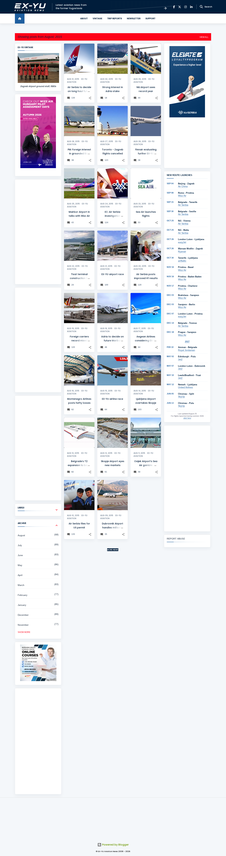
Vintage (97, 18)
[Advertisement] (38, 232)
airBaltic (182, 260)
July (20, 545)
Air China (183, 186)
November (23, 625)
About (84, 18)
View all (204, 37)
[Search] (201, 6)
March (21, 585)
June (20, 555)
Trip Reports (114, 18)
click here (187, 418)
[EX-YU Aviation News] (29, 6)
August (21, 535)
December (23, 615)
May (20, 565)
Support (150, 18)
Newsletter (133, 18)
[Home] (19, 19)
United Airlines (185, 387)
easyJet (182, 242)
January (22, 605)
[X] (179, 6)
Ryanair (182, 251)
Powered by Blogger (115, 845)
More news (112, 549)
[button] (90, 98)
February (22, 595)
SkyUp (181, 396)
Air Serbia (183, 205)
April (20, 575)
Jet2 (180, 359)
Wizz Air (182, 195)
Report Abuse (176, 538)
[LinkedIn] (191, 6)
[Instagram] (185, 6)
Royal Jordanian (186, 350)
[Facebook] (174, 6)
